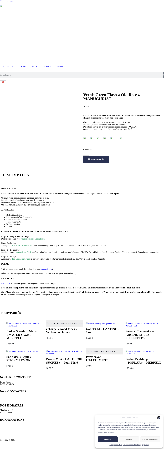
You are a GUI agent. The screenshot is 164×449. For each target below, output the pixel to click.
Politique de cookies (116, 445)
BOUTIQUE (8, 66)
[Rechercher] (163, 75)
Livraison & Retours (8, 424)
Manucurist (5, 283)
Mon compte (5, 431)
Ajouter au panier (96, 159)
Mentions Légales (7, 429)
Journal (60, 66)
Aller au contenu (6, 1)
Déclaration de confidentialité (132, 445)
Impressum (145, 445)
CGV (2, 426)
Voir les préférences (150, 439)
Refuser (129, 439)
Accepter (108, 439)
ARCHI (35, 66)
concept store (46, 269)
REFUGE (47, 66)
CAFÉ (24, 66)
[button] (159, 418)
